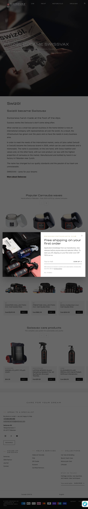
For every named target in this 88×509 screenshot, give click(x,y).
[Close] (82, 236)
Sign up (77, 261)
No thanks (48, 272)
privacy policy (58, 268)
